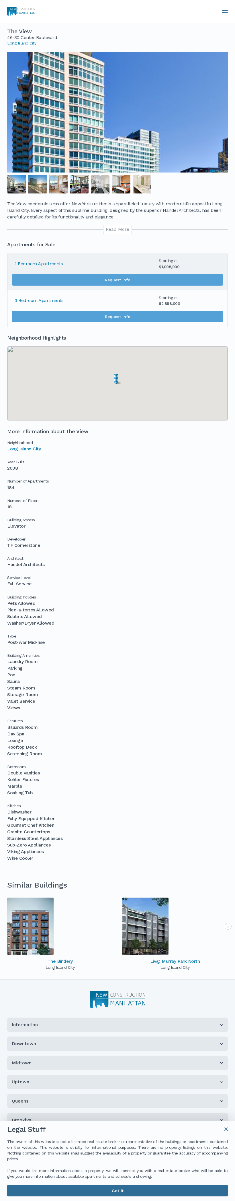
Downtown (24, 1043)
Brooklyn (21, 1120)
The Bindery (60, 961)
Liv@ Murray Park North (175, 961)
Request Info (117, 280)
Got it (118, 1190)
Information (25, 1024)
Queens (20, 1101)
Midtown (22, 1063)
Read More (117, 229)
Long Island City (21, 43)
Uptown (20, 1081)
